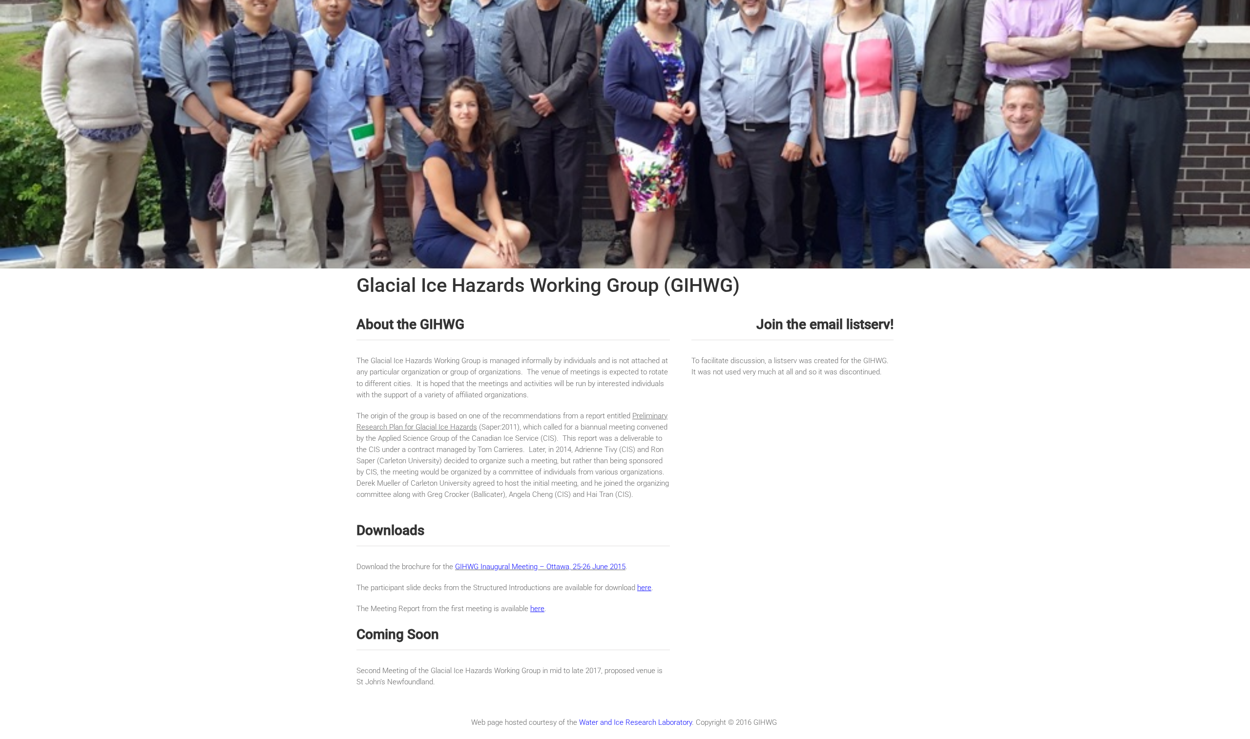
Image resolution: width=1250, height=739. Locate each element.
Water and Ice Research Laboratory (635, 722)
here (644, 587)
